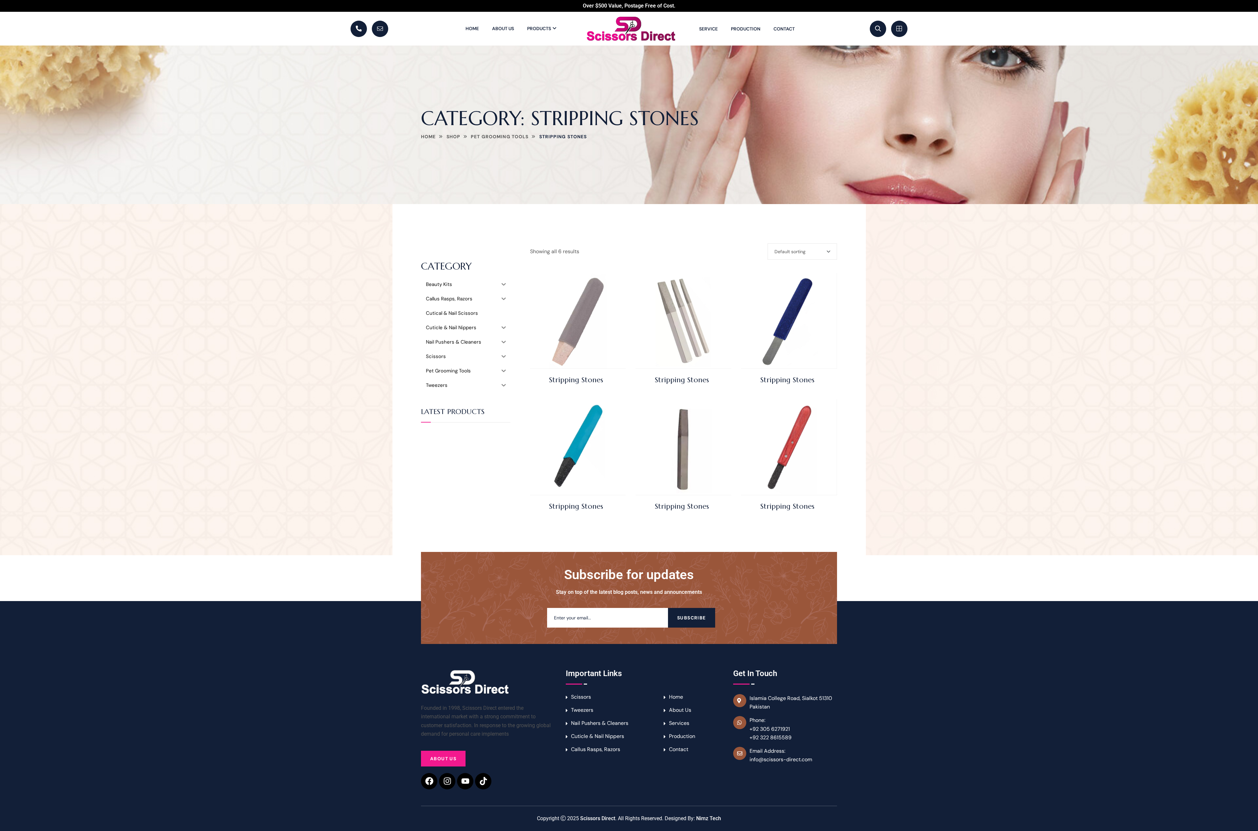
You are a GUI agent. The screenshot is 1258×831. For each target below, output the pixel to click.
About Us (503, 28)
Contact (784, 29)
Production (745, 29)
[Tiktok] (483, 781)
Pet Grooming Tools (499, 137)
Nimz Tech (708, 818)
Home (472, 28)
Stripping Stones (576, 379)
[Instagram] (447, 781)
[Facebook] (429, 781)
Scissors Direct (597, 818)
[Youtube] (465, 781)
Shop (453, 137)
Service (708, 29)
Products (539, 28)
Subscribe (691, 618)
